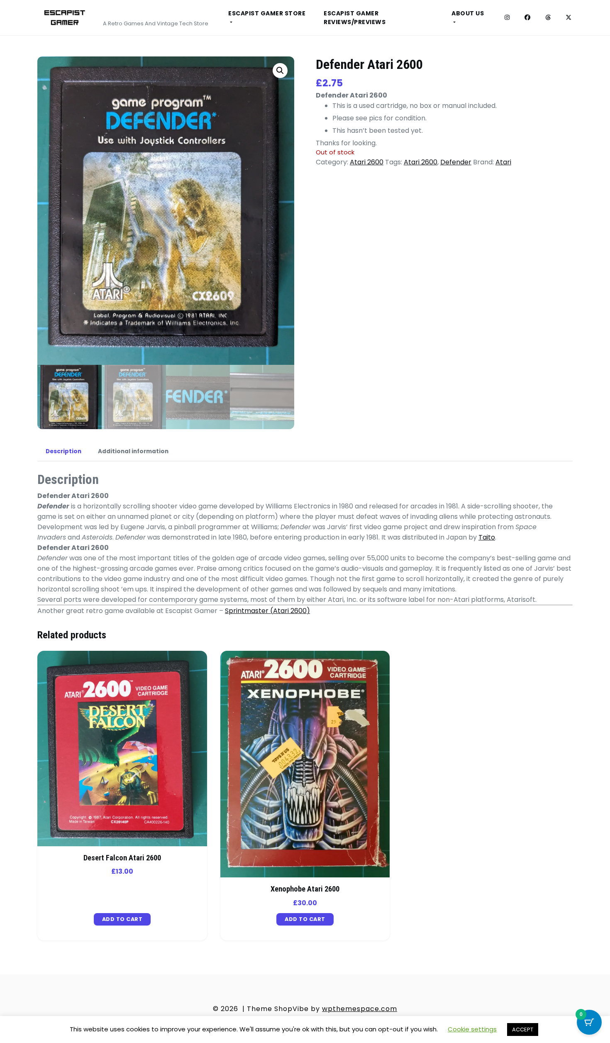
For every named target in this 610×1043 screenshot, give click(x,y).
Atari (503, 162)
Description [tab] (63, 451)
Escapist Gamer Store (266, 13)
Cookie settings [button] (472, 1029)
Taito (486, 537)
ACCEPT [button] (522, 1029)
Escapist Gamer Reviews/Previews (355, 17)
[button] (280, 70)
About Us (467, 13)
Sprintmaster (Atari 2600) (267, 611)
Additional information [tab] (133, 451)
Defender (455, 162)
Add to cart (122, 919)
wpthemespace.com (359, 1009)
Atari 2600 (366, 162)
